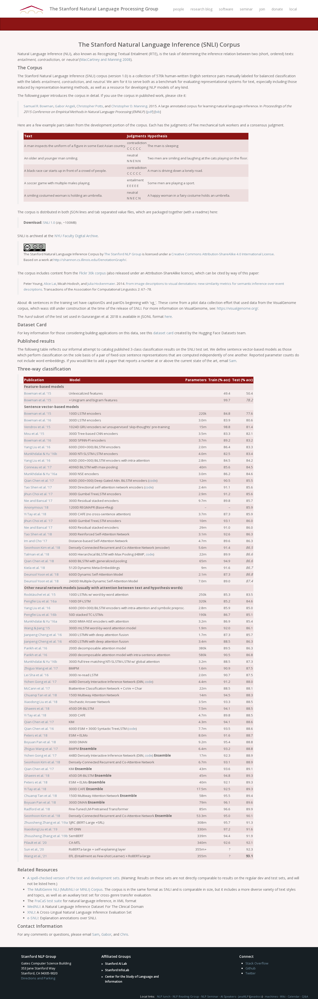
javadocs (256, 996)
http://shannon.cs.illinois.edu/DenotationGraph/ (89, 260)
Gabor (106, 934)
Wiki (282, 996)
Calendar (294, 996)
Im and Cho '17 (35, 541)
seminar (246, 9)
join (262, 9)
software (226, 9)
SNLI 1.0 (49, 222)
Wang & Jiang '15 (37, 628)
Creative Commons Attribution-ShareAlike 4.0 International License (222, 254)
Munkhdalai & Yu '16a (40, 474)
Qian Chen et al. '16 (39, 728)
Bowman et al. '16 (37, 420)
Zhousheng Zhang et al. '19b (46, 836)
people (178, 9)
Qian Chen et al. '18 (39, 561)
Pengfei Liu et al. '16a (40, 601)
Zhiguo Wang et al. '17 (41, 668)
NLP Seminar (209, 996)
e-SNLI (32, 918)
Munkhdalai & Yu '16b (40, 453)
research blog (201, 9)
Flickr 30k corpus (92, 273)
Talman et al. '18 (36, 554)
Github (250, 968)
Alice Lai (50, 283)
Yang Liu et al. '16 (37, 447)
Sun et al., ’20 (34, 849)
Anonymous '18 (36, 507)
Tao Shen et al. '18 (38, 534)
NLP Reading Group (186, 996)
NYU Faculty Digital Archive (76, 235)
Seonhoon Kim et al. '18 (42, 547)
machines (271, 996)
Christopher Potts (90, 106)
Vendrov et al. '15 (37, 427)
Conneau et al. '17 (38, 467)
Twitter (250, 973)
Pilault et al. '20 (35, 842)
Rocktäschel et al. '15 (40, 594)
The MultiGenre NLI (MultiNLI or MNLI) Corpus (65, 889)
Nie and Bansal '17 (38, 500)
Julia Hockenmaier (101, 283)
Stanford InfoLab (117, 970)
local (293, 9)
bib (157, 112)
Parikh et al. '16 (35, 648)
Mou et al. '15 (34, 433)
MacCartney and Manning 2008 (105, 59)
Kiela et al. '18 (34, 567)
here (168, 316)
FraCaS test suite (48, 900)
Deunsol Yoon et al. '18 (41, 574)
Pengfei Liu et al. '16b (40, 614)
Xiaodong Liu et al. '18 (40, 702)
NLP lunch (163, 996)
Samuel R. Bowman (38, 106)
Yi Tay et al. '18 (35, 514)
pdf (150, 112)
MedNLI (33, 906)
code (153, 480)
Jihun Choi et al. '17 (38, 494)
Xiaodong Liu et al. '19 (40, 829)
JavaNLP (243, 996)
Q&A (305, 996)
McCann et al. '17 (37, 688)
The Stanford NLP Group (122, 254)
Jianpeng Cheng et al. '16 (43, 634)
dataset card (163, 333)
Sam (232, 360)
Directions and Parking (38, 978)
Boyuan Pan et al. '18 (40, 742)
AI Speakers (228, 996)
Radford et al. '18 (37, 809)
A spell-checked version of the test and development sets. (73, 878)
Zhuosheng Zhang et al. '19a (46, 822)
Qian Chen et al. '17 (39, 480)
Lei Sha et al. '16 (36, 675)
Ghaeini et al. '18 (36, 708)
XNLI (31, 912)
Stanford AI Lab (116, 964)
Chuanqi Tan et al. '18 (40, 695)
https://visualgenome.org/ (237, 308)
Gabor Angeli (65, 106)
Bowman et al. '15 (37, 393)
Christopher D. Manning (129, 106)
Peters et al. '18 (35, 735)
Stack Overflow (256, 963)
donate (277, 9)
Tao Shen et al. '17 (38, 487)
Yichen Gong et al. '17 (40, 681)
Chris (124, 934)
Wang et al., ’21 (35, 856)
